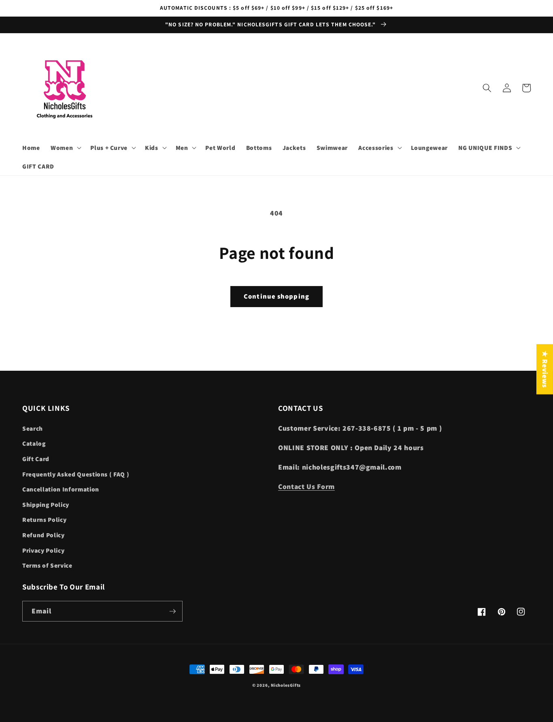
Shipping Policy (45, 504)
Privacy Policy (43, 550)
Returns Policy (44, 519)
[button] (65, 148)
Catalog (34, 443)
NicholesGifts (286, 685)
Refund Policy (43, 535)
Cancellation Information (60, 489)
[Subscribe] (172, 611)
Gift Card (35, 459)
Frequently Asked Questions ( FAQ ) (75, 474)
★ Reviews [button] (545, 369)
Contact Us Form (306, 486)
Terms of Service (47, 565)
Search (32, 428)
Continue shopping (276, 296)
